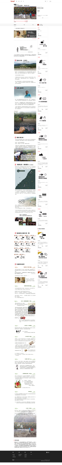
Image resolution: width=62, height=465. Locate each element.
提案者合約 (20, 455)
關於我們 (14, 454)
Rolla (31, 454)
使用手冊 (26, 455)
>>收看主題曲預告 (34, 38)
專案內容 (15, 24)
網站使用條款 (20, 454)
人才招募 (14, 455)
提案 (18, 1)
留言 (33, 24)
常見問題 (26, 454)
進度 (24, 24)
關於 (16, 1)
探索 (21, 1)
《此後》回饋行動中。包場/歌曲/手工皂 (19, 28)
